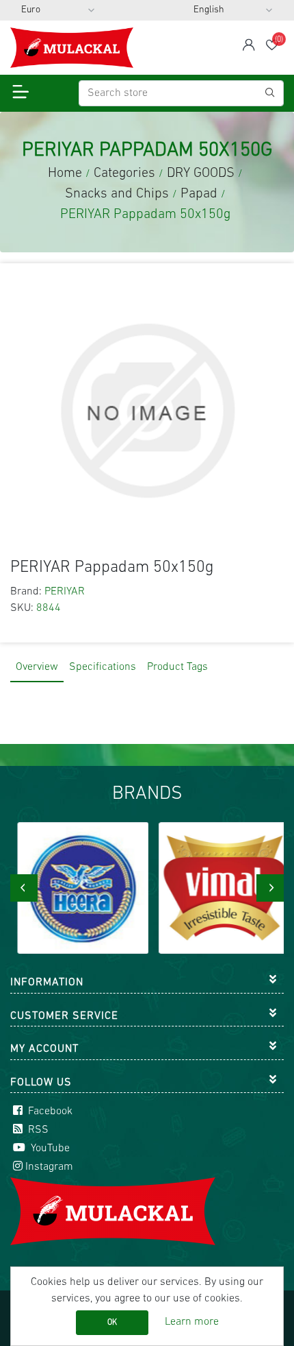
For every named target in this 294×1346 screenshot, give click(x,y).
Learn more (192, 1322)
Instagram (49, 1167)
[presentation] (24, 888)
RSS (37, 1130)
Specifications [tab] (102, 667)
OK (112, 1323)
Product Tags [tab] (177, 667)
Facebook (48, 1111)
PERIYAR (64, 591)
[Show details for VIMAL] (218, 888)
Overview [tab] (37, 667)
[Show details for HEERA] (77, 888)
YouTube (49, 1148)
